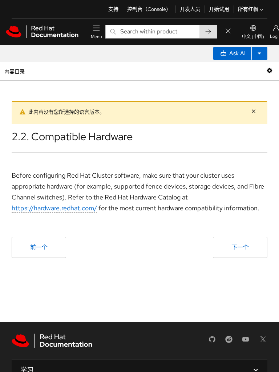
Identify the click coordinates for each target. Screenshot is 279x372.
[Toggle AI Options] (259, 53)
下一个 (240, 247)
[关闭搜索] (228, 31)
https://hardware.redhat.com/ (54, 208)
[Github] (212, 341)
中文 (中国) (253, 37)
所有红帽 (248, 9)
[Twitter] (263, 341)
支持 (113, 9)
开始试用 (219, 9)
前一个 (39, 247)
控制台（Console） (149, 9)
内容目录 (14, 71)
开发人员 (190, 9)
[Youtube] (245, 341)
